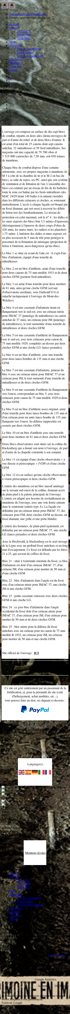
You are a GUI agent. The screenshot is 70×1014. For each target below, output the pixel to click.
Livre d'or (15, 66)
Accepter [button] (10, 955)
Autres (13, 70)
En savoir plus (57, 955)
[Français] (48, 772)
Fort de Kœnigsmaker (30, 56)
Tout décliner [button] (35, 946)
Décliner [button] (26, 955)
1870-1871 (24, 31)
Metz (12, 41)
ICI (36, 653)
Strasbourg (16, 59)
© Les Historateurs (25, 666)
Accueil (14, 24)
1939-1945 (24, 38)
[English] (21, 772)
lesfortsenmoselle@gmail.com (27, 14)
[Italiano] (41, 772)
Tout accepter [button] (12, 946)
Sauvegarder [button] (42, 1006)
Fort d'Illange (25, 52)
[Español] (28, 772)
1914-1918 (24, 34)
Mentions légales (35, 853)
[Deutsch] (35, 772)
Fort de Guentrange (29, 48)
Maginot (14, 63)
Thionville (15, 45)
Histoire (14, 27)
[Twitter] (10, 80)
